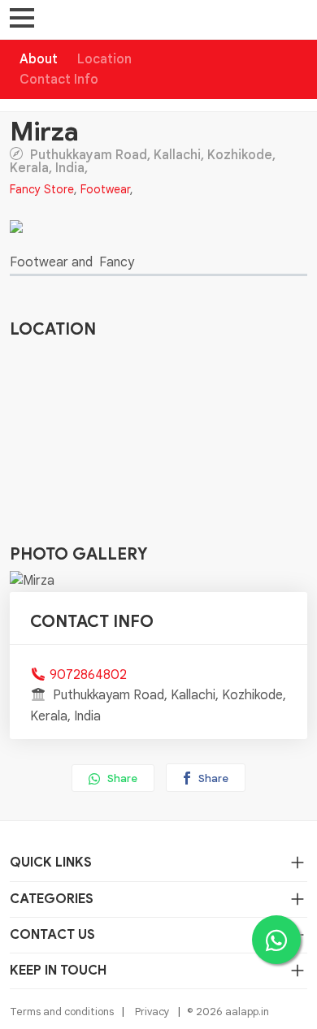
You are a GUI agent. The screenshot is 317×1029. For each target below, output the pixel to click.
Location (104, 59)
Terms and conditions (62, 1011)
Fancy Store (42, 189)
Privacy (152, 1011)
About (39, 59)
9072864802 (88, 675)
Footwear (105, 189)
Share (121, 778)
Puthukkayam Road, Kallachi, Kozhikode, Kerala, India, (143, 161)
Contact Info (59, 79)
